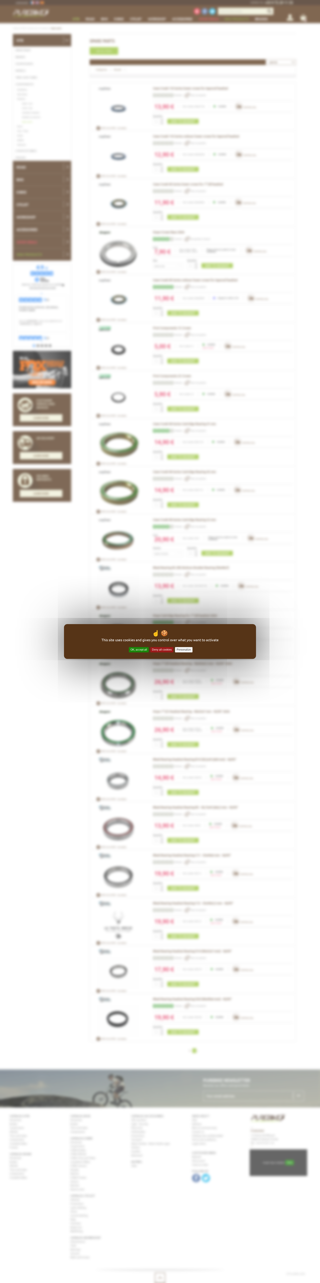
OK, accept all (138, 649)
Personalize (184, 649)
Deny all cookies (162, 649)
